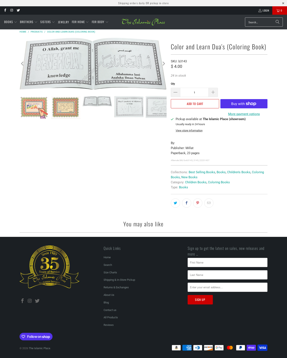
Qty (173, 83)
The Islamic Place (39, 348)
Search (108, 264)
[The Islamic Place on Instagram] (11, 10)
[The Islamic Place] (143, 22)
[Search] (277, 22)
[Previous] (22, 64)
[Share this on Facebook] (186, 203)
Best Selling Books (202, 172)
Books (221, 172)
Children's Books (238, 172)
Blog (106, 302)
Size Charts (110, 272)
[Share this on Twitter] (175, 203)
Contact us (110, 310)
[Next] (163, 64)
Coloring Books (219, 182)
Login (266, 10)
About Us (109, 294)
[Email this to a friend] (208, 203)
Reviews (109, 325)
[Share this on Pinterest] (197, 203)
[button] (10, 22)
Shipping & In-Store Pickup (119, 279)
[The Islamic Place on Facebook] (5, 10)
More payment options (244, 114)
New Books (189, 177)
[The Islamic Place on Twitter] (18, 10)
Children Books (196, 182)
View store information (189, 130)
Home (107, 257)
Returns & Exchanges (116, 287)
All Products (111, 317)
